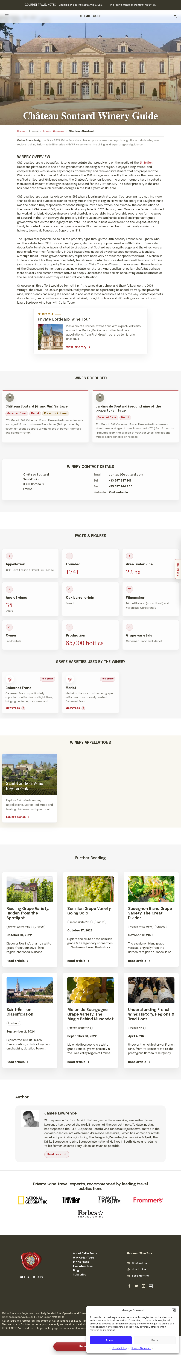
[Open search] (175, 16)
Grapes (39, 927)
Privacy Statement (141, 1349)
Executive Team (83, 1266)
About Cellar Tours (85, 1253)
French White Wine (19, 927)
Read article (16, 961)
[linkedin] (150, 1286)
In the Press (81, 1262)
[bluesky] (136, 1286)
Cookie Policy (119, 1349)
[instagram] (143, 1286)
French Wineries (53, 131)
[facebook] (129, 1286)
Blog (76, 1270)
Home (21, 131)
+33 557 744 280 (120, 486)
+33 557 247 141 (120, 480)
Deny (154, 1340)
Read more (54, 1154)
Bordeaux (14, 1023)
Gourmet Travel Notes (40, 4)
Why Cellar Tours (84, 1258)
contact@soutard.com (126, 474)
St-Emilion (146, 162)
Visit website (118, 492)
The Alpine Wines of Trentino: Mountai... (133, 5)
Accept (111, 1340)
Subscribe (79, 1275)
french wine (137, 1028)
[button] (174, 1310)
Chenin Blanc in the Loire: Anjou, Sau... (81, 5)
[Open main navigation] (6, 16)
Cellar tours (89, 16)
